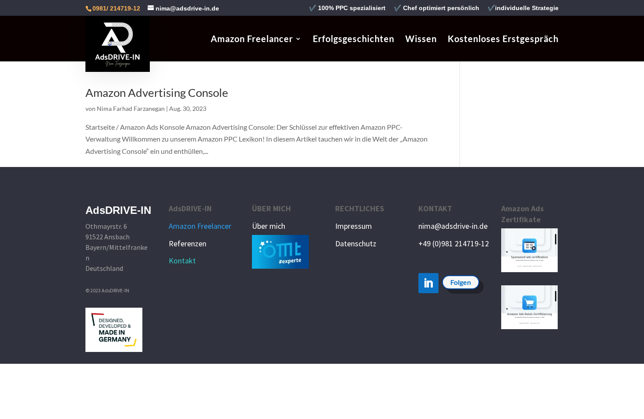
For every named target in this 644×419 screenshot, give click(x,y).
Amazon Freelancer (252, 40)
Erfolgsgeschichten (353, 40)
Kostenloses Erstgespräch (503, 40)
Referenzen (187, 243)
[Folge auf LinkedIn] (428, 283)
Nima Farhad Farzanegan (131, 108)
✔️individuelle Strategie (523, 8)
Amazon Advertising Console (156, 92)
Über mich (268, 226)
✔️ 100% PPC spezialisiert (347, 8)
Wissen (421, 40)
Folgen (460, 282)
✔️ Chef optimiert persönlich (436, 8)
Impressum (353, 226)
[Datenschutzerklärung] (336, 268)
